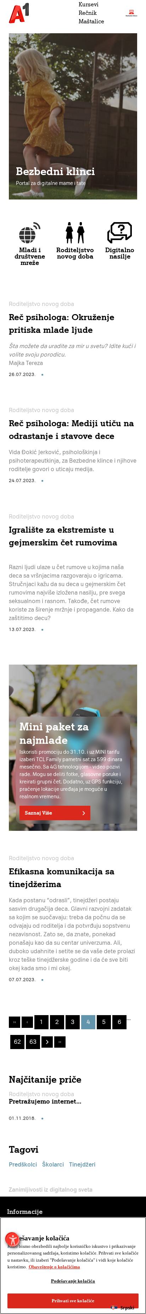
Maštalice (91, 21)
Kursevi (89, 4)
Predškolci (23, 1164)
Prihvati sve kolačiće (73, 1300)
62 (17, 1041)
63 (32, 1041)
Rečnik (87, 13)
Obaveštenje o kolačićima (54, 1266)
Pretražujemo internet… (45, 1101)
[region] (73, 1265)
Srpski (127, 1308)
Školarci (53, 1164)
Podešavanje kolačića (73, 1281)
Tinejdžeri (82, 1164)
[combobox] (122, 1307)
